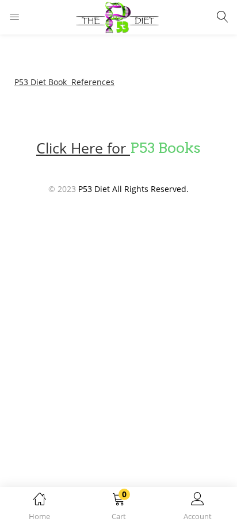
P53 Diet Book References (64, 81)
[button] (118, 508)
